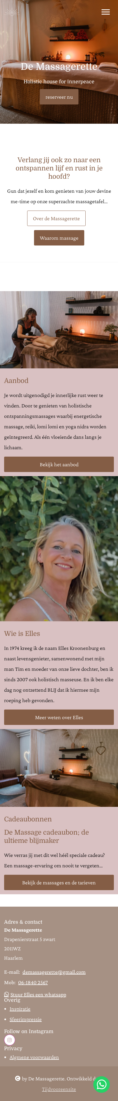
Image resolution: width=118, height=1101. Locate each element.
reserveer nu (59, 97)
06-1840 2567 (33, 982)
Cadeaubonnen (28, 819)
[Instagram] (9, 1039)
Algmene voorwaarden (34, 1057)
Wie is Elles (22, 634)
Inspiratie (20, 1009)
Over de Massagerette (56, 218)
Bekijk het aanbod (59, 464)
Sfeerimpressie (26, 1019)
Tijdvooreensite (59, 1089)
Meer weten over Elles (59, 717)
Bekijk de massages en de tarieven (59, 882)
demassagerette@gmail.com (54, 972)
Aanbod (16, 381)
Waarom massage (59, 238)
